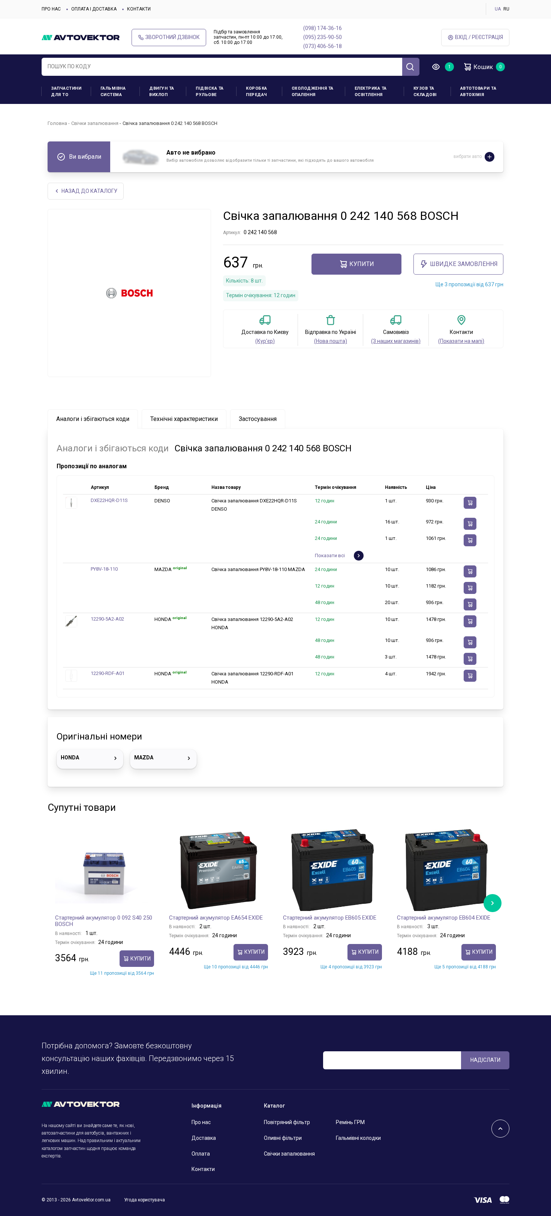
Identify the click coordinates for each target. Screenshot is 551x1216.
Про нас (51, 9)
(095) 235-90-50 (322, 37)
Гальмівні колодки (358, 1138)
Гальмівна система (113, 91)
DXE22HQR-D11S (109, 500)
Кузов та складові (425, 91)
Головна (57, 123)
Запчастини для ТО (66, 91)
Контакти (139, 9)
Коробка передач (256, 91)
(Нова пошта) (330, 341)
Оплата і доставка (94, 9)
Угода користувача (144, 1199)
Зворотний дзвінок (172, 37)
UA (498, 9)
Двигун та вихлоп (161, 91)
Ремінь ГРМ (350, 1122)
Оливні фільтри (283, 1138)
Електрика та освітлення (371, 91)
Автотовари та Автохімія (478, 91)
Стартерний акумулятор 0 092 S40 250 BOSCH (103, 921)
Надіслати (485, 1060)
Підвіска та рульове (210, 91)
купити (361, 264)
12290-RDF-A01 (107, 673)
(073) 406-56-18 (322, 46)
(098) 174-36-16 (322, 28)
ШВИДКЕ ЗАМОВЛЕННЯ (464, 264)
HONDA (70, 758)
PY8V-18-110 (104, 569)
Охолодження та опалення (313, 91)
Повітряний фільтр (287, 1122)
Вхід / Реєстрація (479, 37)
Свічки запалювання (94, 123)
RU (506, 9)
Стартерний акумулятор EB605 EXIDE (329, 917)
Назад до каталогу (89, 191)
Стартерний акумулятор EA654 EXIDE (216, 917)
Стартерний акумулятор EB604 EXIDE (443, 917)
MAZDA (143, 758)
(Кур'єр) (265, 341)
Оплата (201, 1154)
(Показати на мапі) (461, 341)
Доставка (204, 1138)
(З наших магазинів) (396, 341)
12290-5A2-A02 (107, 619)
